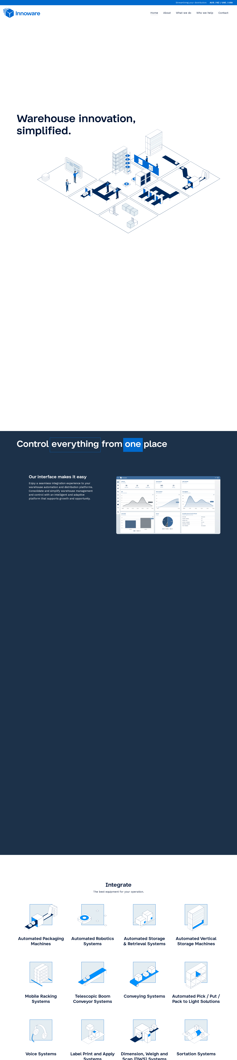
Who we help (204, 12)
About (167, 12)
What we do (183, 12)
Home (154, 12)
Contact (223, 12)
